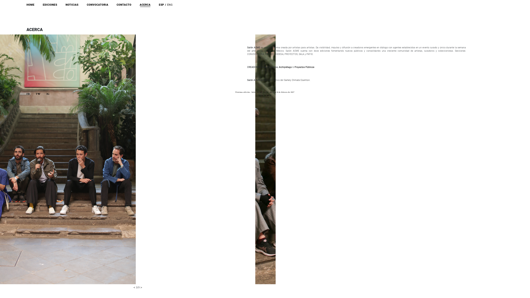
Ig (48, 94)
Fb (28, 94)
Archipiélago (285, 67)
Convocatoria (97, 4)
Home (30, 4)
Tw (38, 94)
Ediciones (50, 4)
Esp (161, 4)
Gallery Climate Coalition (297, 80)
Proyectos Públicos (304, 67)
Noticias (72, 4)
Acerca (145, 4)
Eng (170, 4)
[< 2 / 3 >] (138, 158)
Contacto (124, 4)
